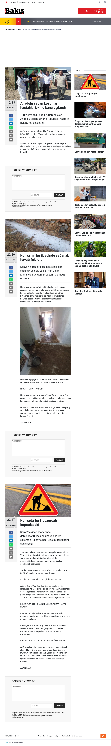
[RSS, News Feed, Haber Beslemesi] (103, 736)
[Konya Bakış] (14, 11)
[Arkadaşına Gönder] (11, 131)
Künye (49, 736)
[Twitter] (11, 119)
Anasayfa (41, 736)
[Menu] (81, 11)
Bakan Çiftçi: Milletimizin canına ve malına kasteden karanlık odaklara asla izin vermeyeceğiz (55, 21)
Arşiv (33, 2)
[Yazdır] (11, 135)
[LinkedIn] (11, 123)
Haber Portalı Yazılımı (16, 743)
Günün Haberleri (24, 2)
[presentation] (13, 21)
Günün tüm (98, 21)
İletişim (57, 736)
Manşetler (13, 2)
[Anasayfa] (6, 2)
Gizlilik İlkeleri (66, 736)
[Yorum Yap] (11, 139)
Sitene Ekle (41, 2)
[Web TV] (99, 2)
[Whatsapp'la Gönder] (11, 127)
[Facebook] (11, 115)
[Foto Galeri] (105, 2)
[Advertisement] (55, 47)
